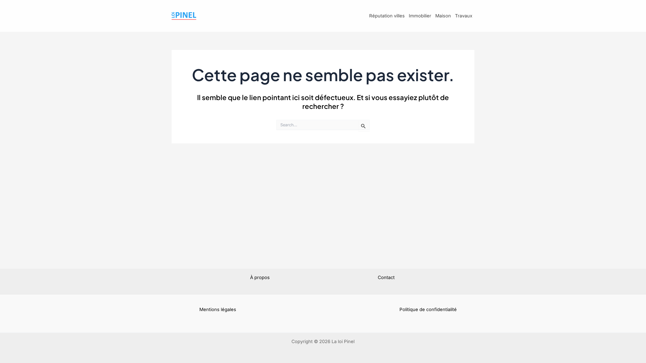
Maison (443, 15)
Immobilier (420, 15)
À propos (260, 277)
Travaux (463, 15)
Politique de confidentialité (428, 309)
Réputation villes (387, 15)
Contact (386, 277)
